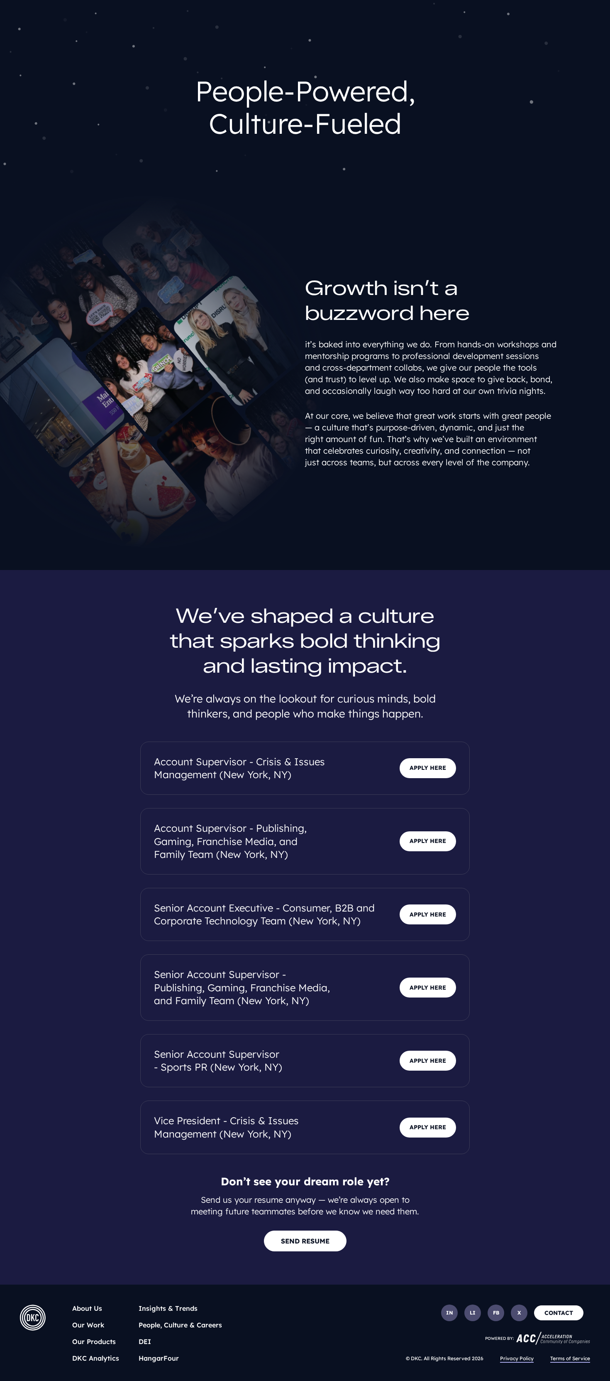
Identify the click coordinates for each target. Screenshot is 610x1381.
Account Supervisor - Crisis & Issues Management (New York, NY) (239, 768)
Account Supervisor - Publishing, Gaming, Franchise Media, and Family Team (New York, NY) (230, 841)
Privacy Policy (517, 1358)
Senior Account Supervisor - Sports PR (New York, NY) (218, 1060)
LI (473, 1313)
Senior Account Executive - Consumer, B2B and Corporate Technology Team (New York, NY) (264, 914)
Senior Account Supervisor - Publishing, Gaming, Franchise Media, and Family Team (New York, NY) (242, 987)
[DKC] (33, 1318)
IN (449, 1313)
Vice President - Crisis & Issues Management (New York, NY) (226, 1127)
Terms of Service (570, 1358)
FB (496, 1313)
